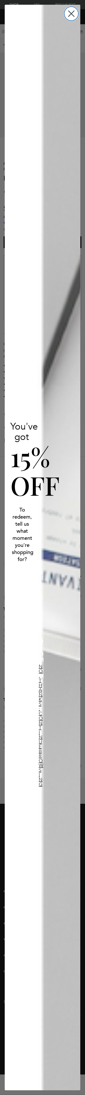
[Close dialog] (71, 14)
